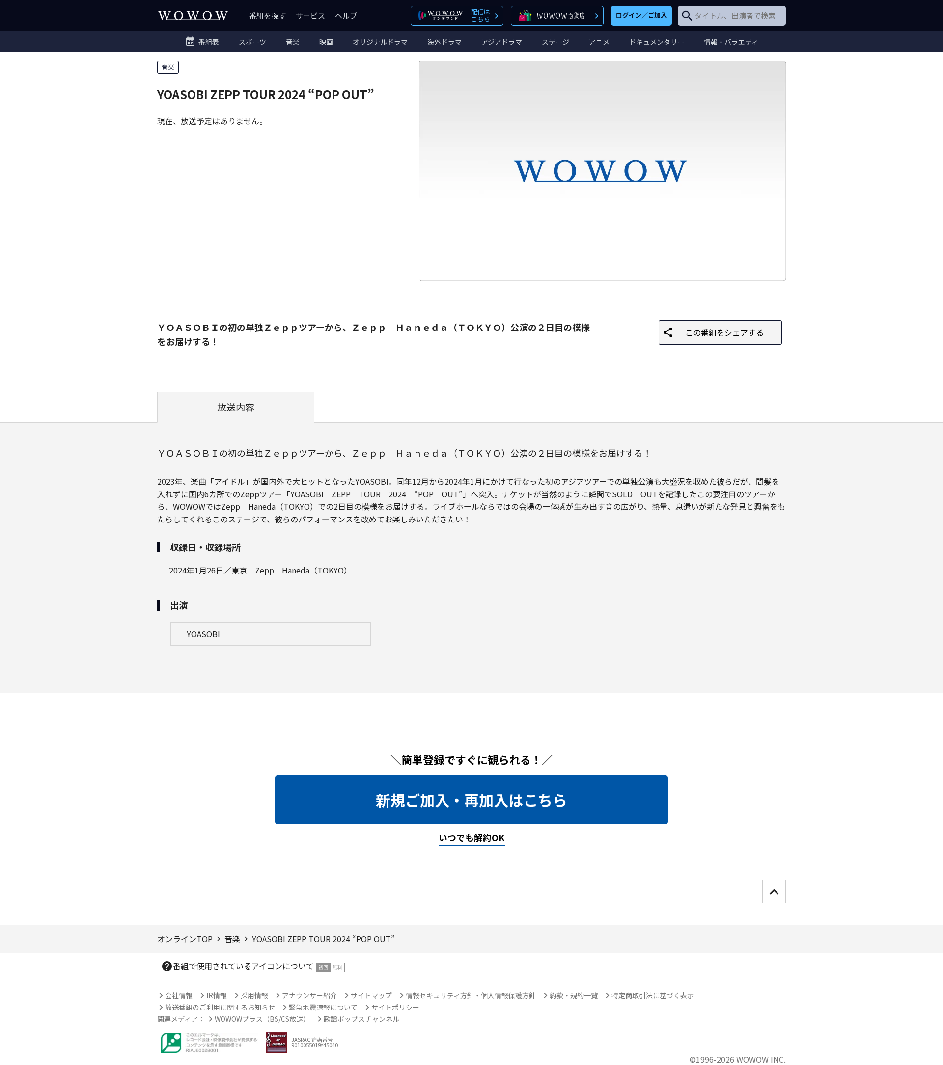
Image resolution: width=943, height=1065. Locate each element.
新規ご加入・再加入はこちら (471, 800)
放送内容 (235, 407)
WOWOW (193, 15)
